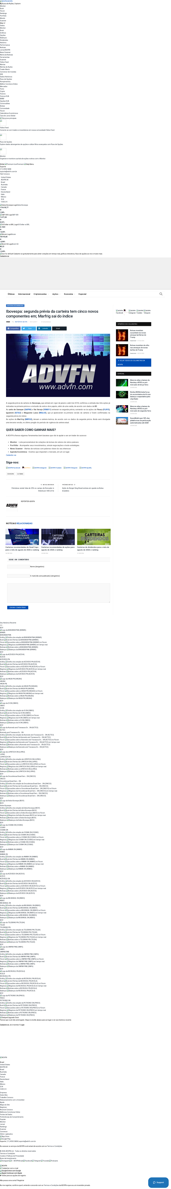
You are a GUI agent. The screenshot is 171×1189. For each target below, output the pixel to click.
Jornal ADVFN (5, 50)
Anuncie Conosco (6, 1110)
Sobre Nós (4, 1095)
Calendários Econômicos (9, 113)
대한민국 (4, 202)
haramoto (133, 340)
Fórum (2, 11)
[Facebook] (27, 1161)
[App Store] (4, 1136)
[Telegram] (36, 1161)
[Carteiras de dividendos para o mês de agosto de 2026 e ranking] (94, 537)
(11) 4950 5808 (5, 169)
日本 (2, 199)
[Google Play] (5, 1139)
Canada (4, 187)
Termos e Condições (54, 1146)
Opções (3, 35)
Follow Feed (4, 62)
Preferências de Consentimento (11, 1117)
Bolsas (2, 106)
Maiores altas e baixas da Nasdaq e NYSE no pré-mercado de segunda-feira (140, 408)
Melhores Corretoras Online (10, 1112)
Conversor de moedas (8, 72)
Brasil (3, 182)
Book (2, 8)
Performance (5, 45)
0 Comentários (46, 322)
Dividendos (4, 40)
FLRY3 (106, 409)
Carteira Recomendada (15, 305)
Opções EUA (4, 101)
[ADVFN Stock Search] (1, 4)
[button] (10, 1171)
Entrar (2, 164)
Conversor (4, 1131)
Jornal (2, 1124)
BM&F (2, 99)
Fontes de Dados (6, 1114)
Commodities (5, 103)
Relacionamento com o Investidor (12, 1100)
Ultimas (20, 474)
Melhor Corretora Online (9, 84)
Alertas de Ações (6, 67)
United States (6, 177)
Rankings (3, 13)
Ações (55, 294)
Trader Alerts (5, 69)
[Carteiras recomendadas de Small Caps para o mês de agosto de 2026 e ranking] (22, 537)
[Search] (161, 294)
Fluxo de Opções (6, 79)
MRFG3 (28, 419)
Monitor (3, 6)
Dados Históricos (6, 77)
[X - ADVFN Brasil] (16, 1161)
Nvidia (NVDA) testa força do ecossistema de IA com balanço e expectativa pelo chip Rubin (140, 395)
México (3, 197)
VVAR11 (47, 409)
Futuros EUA (4, 96)
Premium (20, 164)
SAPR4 (28, 409)
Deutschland (5, 192)
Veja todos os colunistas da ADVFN (131, 363)
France (3, 189)
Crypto (2, 91)
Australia (4, 185)
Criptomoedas (40, 294)
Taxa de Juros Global (7, 116)
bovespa (11, 474)
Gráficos (3, 33)
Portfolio (3, 16)
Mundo (2, 18)
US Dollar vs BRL (24, 224)
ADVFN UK (4, 180)
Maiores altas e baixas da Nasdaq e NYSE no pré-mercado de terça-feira (140, 382)
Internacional (24, 294)
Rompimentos (5, 82)
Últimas (11, 294)
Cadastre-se (4, 256)
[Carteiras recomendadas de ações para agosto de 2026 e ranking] (58, 537)
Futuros (3, 94)
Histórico (3, 43)
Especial (82, 294)
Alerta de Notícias (6, 55)
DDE (1, 74)
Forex (2, 89)
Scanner (3, 21)
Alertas (2, 64)
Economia (68, 294)
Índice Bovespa (22, 205)
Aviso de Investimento (8, 1158)
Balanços (3, 38)
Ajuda (2, 1102)
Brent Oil (15, 244)
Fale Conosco (5, 174)
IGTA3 (17, 413)
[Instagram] (4, 1161)
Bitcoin (13, 234)
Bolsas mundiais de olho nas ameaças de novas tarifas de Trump (139, 347)
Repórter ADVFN (21, 322)
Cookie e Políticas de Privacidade (12, 1156)
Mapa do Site (5, 1105)
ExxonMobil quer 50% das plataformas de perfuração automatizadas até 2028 (140, 420)
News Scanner (5, 52)
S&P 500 (15, 215)
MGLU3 (42, 413)
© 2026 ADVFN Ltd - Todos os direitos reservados (18, 1151)
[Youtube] (45, 1161)
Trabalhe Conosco (6, 1097)
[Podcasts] (53, 1161)
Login (22, 1025)
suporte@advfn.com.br (8, 171)
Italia (2, 194)
